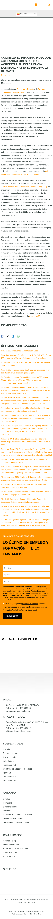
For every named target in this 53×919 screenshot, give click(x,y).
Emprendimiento (10, 807)
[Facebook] (2, 336)
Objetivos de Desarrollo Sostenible (18, 769)
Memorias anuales (11, 845)
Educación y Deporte (25, 89)
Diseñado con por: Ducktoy (26, 902)
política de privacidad (29, 604)
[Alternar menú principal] (42, 5)
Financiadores (9, 781)
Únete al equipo (10, 757)
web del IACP (34, 316)
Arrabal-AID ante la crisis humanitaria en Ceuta (19, 351)
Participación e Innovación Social (17, 815)
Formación (7, 803)
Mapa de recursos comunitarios (16, 822)
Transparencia (9, 777)
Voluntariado (8, 761)
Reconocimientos (10, 753)
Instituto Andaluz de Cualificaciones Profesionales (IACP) (24, 187)
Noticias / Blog (9, 841)
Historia (6, 749)
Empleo (6, 799)
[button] (36, 5)
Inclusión (7, 811)
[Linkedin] (13, 336)
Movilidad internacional (13, 819)
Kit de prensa (9, 856)
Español (23, 14)
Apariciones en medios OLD (15, 849)
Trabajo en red (9, 765)
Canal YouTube (10, 852)
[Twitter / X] (7, 336)
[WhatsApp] (18, 336)
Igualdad (7, 773)
